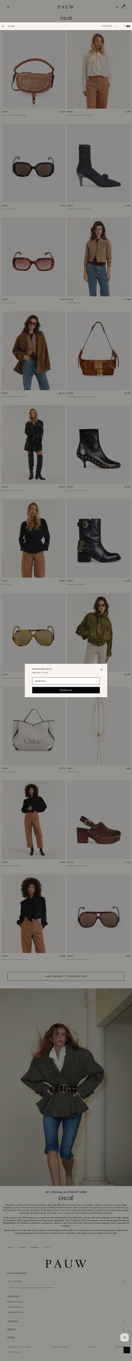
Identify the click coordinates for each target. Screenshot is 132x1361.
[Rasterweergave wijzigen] (124, 26)
